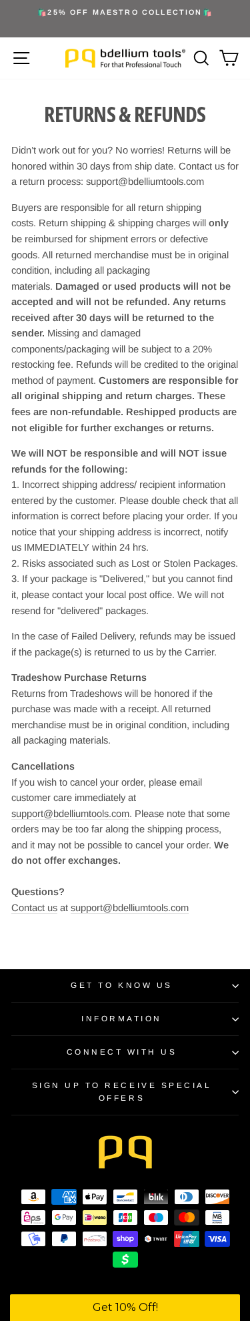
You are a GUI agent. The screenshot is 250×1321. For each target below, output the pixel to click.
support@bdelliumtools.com (70, 813)
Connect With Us (122, 1051)
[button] (125, 1307)
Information (121, 1018)
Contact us (34, 907)
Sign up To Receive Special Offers (122, 1091)
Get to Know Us (121, 985)
